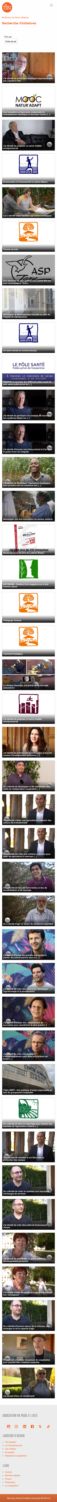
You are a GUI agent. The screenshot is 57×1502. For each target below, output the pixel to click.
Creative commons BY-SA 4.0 (36, 1498)
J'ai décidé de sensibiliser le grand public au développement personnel (24, 1259)
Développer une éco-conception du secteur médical (28, 519)
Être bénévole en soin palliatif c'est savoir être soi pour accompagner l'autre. (27, 281)
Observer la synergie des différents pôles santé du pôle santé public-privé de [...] (27, 383)
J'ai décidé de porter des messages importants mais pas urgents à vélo (28, 79)
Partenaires (10, 1482)
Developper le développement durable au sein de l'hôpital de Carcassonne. (26, 315)
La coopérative (11, 1485)
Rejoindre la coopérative (16, 1455)
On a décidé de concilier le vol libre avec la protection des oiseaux (23, 1158)
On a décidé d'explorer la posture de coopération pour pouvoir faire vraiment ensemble (26, 1361)
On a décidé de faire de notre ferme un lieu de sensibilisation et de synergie (25, 888)
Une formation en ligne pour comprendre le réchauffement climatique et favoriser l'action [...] (26, 113)
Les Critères (10, 1448)
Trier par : (8, 36)
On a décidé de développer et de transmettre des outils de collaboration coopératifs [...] (26, 787)
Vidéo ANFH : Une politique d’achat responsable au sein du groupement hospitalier (27, 1091)
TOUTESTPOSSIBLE (13, 654)
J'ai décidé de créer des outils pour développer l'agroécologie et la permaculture (25, 990)
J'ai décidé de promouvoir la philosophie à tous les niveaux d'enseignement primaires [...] (27, 754)
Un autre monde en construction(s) (20, 350)
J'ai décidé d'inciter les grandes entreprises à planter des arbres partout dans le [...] (24, 956)
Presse (8, 1478)
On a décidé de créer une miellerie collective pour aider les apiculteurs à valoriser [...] (27, 855)
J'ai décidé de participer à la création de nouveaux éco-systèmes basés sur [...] (27, 416)
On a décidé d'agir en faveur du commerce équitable (28, 923)
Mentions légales (12, 1475)
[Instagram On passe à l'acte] (17, 1426)
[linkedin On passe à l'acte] (24, 1426)
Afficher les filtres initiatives (16, 17)
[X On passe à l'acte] (41, 1426)
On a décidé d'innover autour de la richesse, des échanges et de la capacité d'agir (26, 1327)
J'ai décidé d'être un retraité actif (18, 1396)
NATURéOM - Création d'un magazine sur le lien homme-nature (25, 585)
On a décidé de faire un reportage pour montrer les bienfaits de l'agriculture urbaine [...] (27, 1125)
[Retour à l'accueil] (7, 6)
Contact (8, 1471)
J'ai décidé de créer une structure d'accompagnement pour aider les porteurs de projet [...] (25, 1056)
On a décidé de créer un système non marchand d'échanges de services (26, 1192)
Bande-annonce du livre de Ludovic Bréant (23, 552)
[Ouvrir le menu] (51, 5)
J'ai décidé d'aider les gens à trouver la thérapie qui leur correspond (27, 1293)
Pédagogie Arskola (12, 620)
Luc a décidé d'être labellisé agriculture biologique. (27, 215)
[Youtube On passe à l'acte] (8, 1426)
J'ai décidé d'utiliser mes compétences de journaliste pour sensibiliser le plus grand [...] (25, 1023)
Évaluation (9, 1452)
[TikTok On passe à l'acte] (48, 1426)
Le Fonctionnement (13, 1445)
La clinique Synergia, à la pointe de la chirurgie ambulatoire (25, 686)
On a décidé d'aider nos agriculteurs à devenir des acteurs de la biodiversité (27, 821)
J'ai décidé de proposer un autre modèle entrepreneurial (22, 147)
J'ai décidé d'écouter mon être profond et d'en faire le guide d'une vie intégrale (27, 450)
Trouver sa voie (10, 249)
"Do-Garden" (10, 1441)
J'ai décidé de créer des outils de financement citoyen (25, 1226)
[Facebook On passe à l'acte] (32, 1426)
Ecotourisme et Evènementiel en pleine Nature (25, 181)
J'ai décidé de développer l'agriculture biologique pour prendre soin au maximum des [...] (26, 484)
